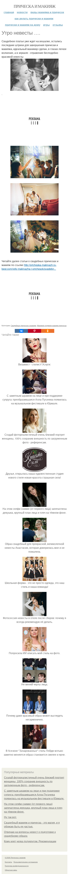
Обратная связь (11, 870)
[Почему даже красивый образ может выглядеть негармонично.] (34, 712)
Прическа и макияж (34, 6)
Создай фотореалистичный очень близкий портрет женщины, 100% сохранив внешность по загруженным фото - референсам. (34, 781)
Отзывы (58, 25)
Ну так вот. (10, 817)
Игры (46, 25)
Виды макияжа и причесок (47, 12)
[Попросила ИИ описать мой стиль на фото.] (34, 649)
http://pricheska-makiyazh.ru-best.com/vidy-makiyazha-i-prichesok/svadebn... (29, 267)
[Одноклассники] (47, 331)
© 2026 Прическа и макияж (15, 857)
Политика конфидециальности (17, 866)
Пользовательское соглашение (25, 862)
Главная (9, 12)
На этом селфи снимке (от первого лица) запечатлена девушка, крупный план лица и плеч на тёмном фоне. (33, 808)
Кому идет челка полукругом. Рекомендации (30, 841)
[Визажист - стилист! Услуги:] (34, 360)
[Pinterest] (34, 331)
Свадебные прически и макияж (23, 325)
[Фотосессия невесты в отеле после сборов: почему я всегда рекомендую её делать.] (34, 614)
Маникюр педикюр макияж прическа (51, 325)
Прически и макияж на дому (22, 25)
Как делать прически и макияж (34, 18)
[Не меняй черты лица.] (34, 680)
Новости (22, 12)
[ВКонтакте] (21, 331)
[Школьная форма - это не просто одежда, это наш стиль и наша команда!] (34, 579)
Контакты (8, 862)
